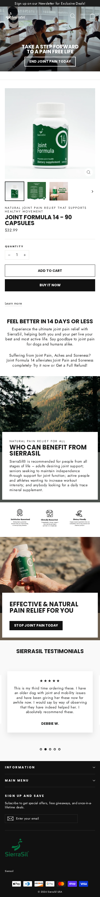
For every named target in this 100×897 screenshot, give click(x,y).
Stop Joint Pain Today (36, 625)
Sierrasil (9, 871)
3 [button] (50, 749)
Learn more (13, 303)
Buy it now (50, 285)
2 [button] (45, 749)
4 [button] (55, 749)
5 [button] (59, 749)
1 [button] (41, 749)
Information (20, 767)
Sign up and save (24, 796)
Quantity (14, 246)
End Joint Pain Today (50, 61)
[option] (50, 703)
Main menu (17, 780)
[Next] (92, 191)
